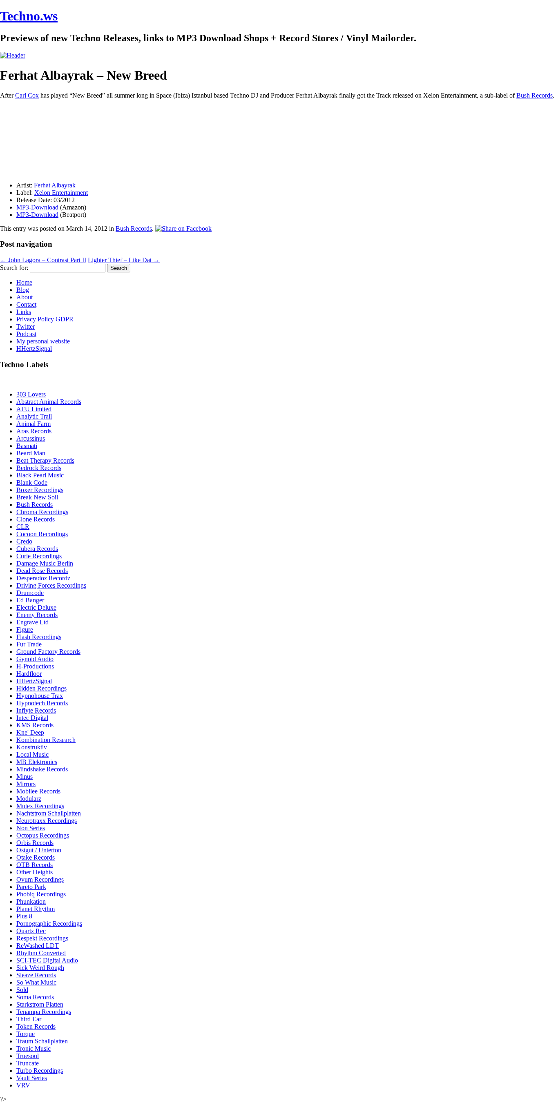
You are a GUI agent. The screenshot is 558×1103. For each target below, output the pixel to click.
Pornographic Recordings (49, 923)
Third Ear (28, 1019)
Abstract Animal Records (48, 401)
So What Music (36, 982)
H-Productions (35, 666)
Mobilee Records (38, 791)
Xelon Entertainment (61, 192)
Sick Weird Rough (40, 967)
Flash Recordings (38, 636)
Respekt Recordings (42, 938)
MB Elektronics (36, 761)
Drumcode (30, 592)
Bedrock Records (38, 467)
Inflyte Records (36, 710)
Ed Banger (30, 600)
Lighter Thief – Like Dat (124, 259)
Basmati (26, 445)
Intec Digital (32, 717)
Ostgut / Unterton (38, 850)
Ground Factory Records (48, 651)
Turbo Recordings (39, 1070)
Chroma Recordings (42, 511)
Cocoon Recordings (42, 533)
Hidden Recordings (41, 688)
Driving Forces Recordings (51, 585)
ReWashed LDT (37, 945)
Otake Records (35, 857)
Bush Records (534, 95)
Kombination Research (46, 739)
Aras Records (33, 431)
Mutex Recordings (40, 805)
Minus (24, 776)
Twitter (25, 326)
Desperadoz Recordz (43, 578)
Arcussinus (30, 438)
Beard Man (30, 453)
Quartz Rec (31, 930)
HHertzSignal (34, 348)
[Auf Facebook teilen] (183, 228)
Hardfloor (29, 673)
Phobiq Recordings (41, 894)
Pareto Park (31, 886)
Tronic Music (33, 1048)
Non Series (30, 827)
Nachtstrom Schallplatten (48, 813)
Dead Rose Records (42, 570)
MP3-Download (37, 207)
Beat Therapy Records (45, 460)
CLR (22, 526)
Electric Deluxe (36, 607)
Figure (24, 629)
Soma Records (35, 997)
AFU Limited (33, 409)
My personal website (43, 341)
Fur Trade (29, 644)
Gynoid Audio (35, 658)
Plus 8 (24, 916)
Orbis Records (35, 842)
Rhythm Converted (41, 952)
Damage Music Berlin (44, 563)
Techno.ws (29, 16)
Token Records (36, 1026)
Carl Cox (27, 95)
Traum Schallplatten (42, 1041)
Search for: (14, 267)
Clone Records (35, 519)
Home (24, 282)
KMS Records (35, 725)
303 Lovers (31, 394)
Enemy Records (37, 614)
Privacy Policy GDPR (45, 319)
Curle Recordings (39, 556)
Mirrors (26, 783)
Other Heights (34, 872)
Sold (22, 989)
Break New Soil (37, 497)
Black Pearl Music (40, 475)
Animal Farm (33, 423)
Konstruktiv (31, 747)
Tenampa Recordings (43, 1011)
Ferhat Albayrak (55, 185)
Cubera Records (37, 548)
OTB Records (34, 864)
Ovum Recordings (40, 879)
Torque (25, 1033)
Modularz (28, 798)
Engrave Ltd (32, 622)
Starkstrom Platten (39, 1004)
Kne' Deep (30, 732)
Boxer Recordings (39, 489)
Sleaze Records (36, 975)
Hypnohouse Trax (39, 695)
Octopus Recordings (42, 835)
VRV (23, 1085)
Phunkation (31, 901)
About (24, 297)
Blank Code (31, 482)
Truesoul (27, 1055)
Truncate (27, 1063)
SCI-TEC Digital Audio (47, 960)
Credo (24, 541)
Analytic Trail (34, 416)
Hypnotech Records (42, 703)
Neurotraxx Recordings (46, 820)
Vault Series (31, 1077)
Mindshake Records (42, 769)
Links (23, 311)
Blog (22, 289)
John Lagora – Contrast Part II (43, 259)
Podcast (26, 333)
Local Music (32, 754)
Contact (26, 304)
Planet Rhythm (35, 908)
